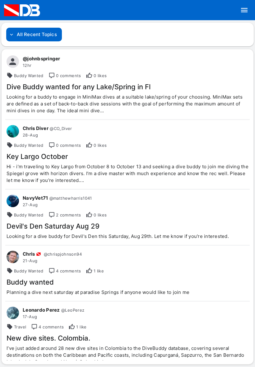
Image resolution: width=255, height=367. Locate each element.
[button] (244, 10)
